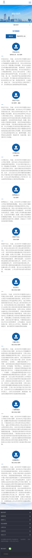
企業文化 (3, 527)
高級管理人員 (21, 36)
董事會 (11, 36)
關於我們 (3, 512)
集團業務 (3, 516)
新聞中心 (3, 520)
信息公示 (3, 534)
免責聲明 (23, 539)
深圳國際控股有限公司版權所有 (9, 539)
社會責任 (3, 531)
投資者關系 (4, 523)
